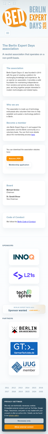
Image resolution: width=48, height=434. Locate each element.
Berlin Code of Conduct (26, 221)
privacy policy (14, 415)
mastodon (4, 4)
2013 (20, 388)
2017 (7, 392)
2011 (7, 388)
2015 (34, 388)
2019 (21, 392)
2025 (41, 392)
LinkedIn (14, 4)
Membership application (19, 164)
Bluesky (9, 4)
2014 (27, 388)
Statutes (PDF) (15, 158)
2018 (14, 392)
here (33, 134)
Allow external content (24, 427)
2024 (34, 392)
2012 (14, 388)
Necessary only (24, 420)
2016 (41, 388)
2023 (27, 392)
